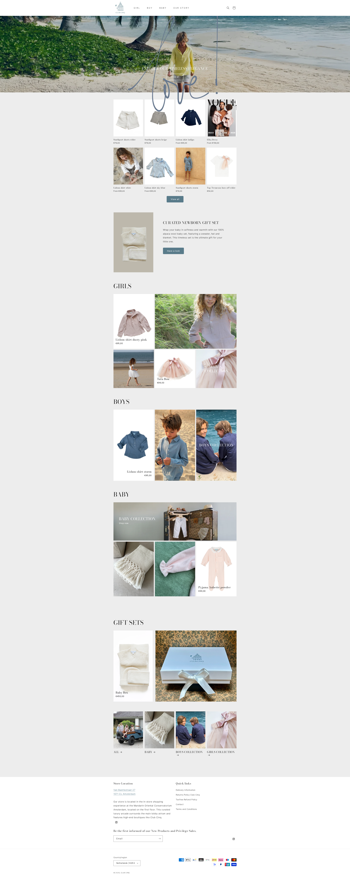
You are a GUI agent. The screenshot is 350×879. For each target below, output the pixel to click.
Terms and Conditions (186, 809)
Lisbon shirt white (122, 188)
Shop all (174, 77)
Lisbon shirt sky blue (155, 188)
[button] (228, 8)
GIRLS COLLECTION (221, 752)
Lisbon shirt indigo (185, 140)
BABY (148, 752)
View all (175, 199)
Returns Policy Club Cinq (188, 795)
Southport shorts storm (187, 188)
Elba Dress (212, 140)
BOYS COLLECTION (189, 752)
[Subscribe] (160, 838)
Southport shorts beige (156, 140)
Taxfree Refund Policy (186, 799)
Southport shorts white (124, 140)
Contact (179, 804)
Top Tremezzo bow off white (221, 188)
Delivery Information (185, 790)
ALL (116, 752)
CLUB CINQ (125, 873)
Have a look (173, 251)
